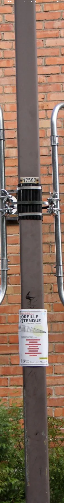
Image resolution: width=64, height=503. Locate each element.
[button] (58, 1)
